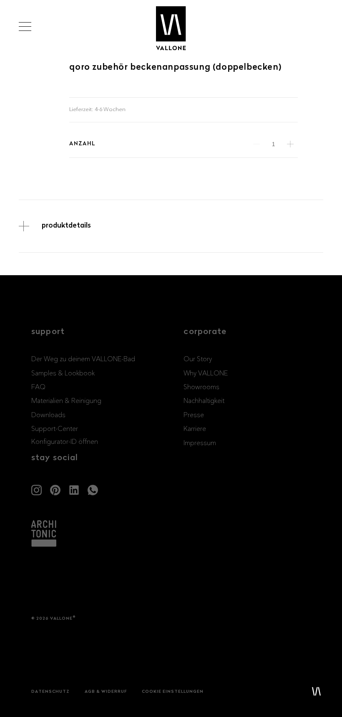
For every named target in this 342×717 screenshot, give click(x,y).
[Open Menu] (25, 26)
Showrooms (201, 387)
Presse (194, 415)
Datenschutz (50, 691)
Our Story (198, 359)
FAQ (38, 387)
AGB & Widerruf (106, 691)
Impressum (200, 443)
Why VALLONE (206, 373)
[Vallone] (171, 29)
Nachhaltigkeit (204, 401)
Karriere (195, 429)
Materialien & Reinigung (66, 401)
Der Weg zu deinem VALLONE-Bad (83, 359)
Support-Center (54, 429)
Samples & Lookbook (63, 373)
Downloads (48, 415)
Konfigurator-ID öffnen (64, 441)
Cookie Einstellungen (173, 691)
